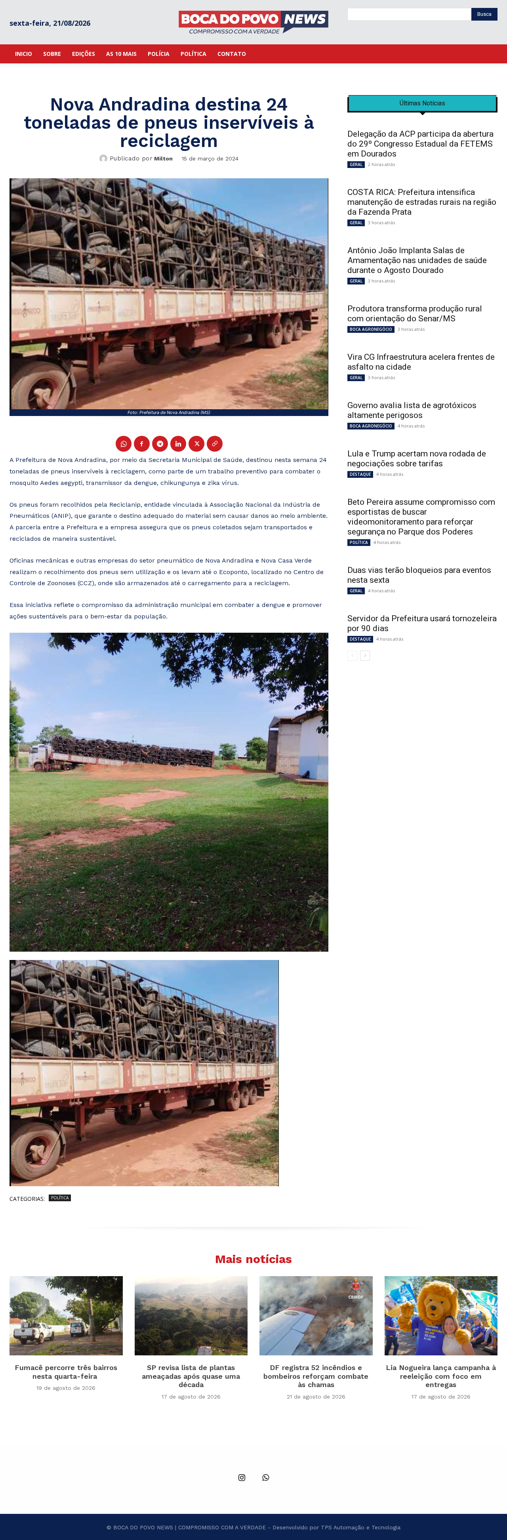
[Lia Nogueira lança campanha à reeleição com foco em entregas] (441, 1315)
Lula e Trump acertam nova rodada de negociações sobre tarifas (416, 458)
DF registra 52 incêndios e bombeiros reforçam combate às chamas (315, 1376)
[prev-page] (352, 656)
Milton (163, 158)
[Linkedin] (178, 444)
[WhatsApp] (124, 444)
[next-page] (365, 656)
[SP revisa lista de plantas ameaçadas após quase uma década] (191, 1315)
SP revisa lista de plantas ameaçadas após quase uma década (191, 1376)
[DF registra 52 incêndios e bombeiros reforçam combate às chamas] (316, 1315)
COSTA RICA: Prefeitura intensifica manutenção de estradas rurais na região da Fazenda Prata (421, 202)
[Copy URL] (215, 444)
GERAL (356, 164)
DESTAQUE (360, 474)
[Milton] (104, 158)
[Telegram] (160, 444)
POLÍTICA (60, 1197)
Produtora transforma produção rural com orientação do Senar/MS (414, 313)
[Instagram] (242, 1478)
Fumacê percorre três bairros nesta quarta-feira (66, 1371)
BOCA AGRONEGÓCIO (371, 329)
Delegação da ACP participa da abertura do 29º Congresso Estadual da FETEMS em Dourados (420, 143)
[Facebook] (142, 444)
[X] (196, 444)
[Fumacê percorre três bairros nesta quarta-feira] (66, 1315)
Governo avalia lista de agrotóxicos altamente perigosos (412, 410)
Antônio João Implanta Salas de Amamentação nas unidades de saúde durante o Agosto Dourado (417, 260)
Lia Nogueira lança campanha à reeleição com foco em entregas (441, 1376)
